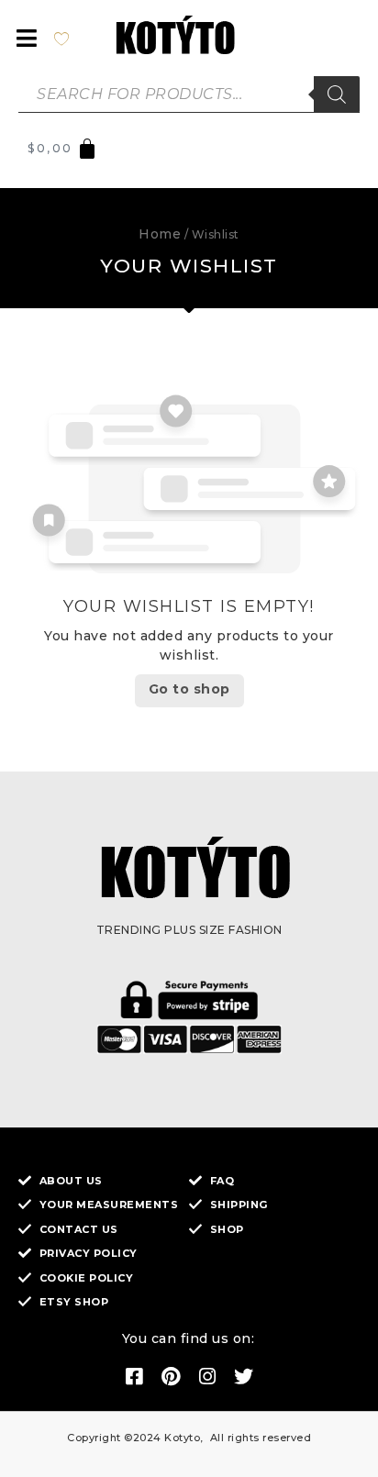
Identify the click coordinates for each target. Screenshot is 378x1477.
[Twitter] (244, 1377)
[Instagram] (207, 1377)
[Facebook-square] (134, 1377)
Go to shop (189, 689)
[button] (27, 38)
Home (160, 234)
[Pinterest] (170, 1377)
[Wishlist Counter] (72, 37)
